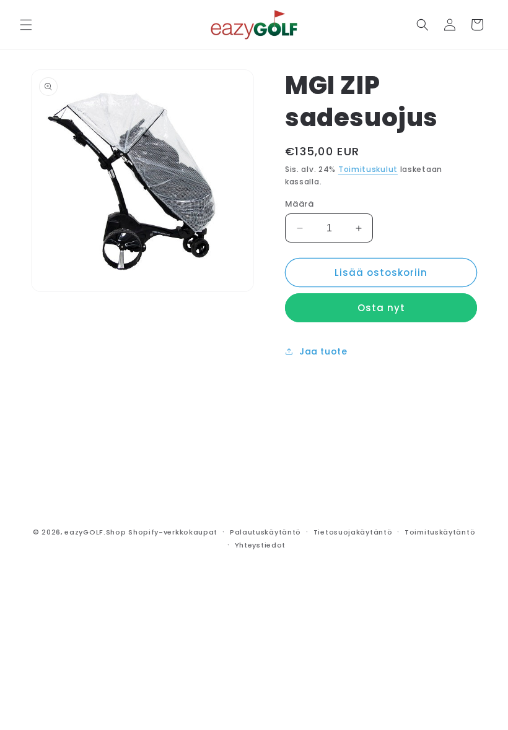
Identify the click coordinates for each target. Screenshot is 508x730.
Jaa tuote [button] (323, 351)
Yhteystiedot (260, 545)
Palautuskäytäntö (265, 532)
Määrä (299, 204)
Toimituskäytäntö (440, 532)
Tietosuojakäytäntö (353, 532)
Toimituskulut (368, 169)
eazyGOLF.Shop (95, 532)
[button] (26, 24)
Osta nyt (381, 307)
